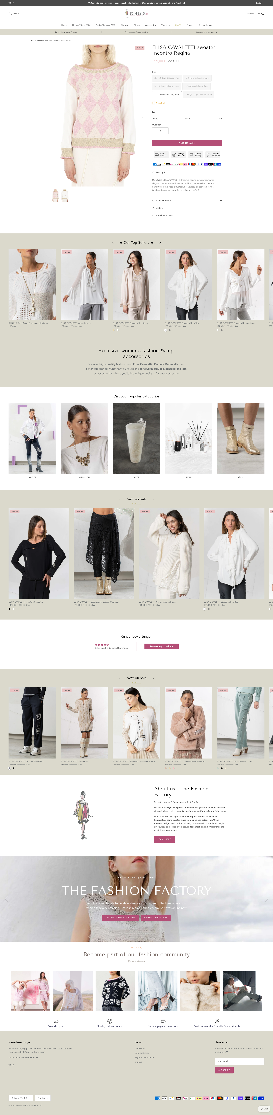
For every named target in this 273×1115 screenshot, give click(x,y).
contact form (64, 1048)
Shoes (137, 25)
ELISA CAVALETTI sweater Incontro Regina (54, 40)
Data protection (142, 1053)
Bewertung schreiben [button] (161, 646)
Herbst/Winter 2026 (81, 25)
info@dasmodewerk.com (33, 1052)
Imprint (138, 1062)
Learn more (164, 839)
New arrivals (136, 499)
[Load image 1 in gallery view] (98, 116)
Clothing (124, 25)
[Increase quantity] (166, 131)
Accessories (150, 25)
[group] (30, 991)
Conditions (140, 1048)
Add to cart (187, 143)
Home (64, 25)
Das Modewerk (205, 25)
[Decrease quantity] (154, 131)
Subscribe (224, 1070)
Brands (190, 25)
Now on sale (136, 678)
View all (136, 504)
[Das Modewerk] (136, 13)
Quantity (156, 124)
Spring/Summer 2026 (105, 25)
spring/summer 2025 (155, 917)
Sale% (178, 25)
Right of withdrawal (144, 1057)
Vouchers (165, 25)
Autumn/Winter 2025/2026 (120, 917)
